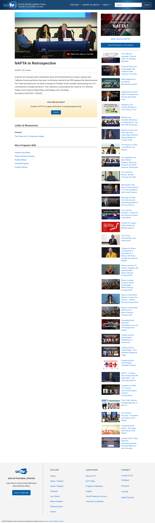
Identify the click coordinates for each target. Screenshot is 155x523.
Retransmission (56, 506)
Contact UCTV (127, 476)
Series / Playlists (56, 486)
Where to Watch (56, 501)
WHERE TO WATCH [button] (91, 5)
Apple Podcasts (127, 497)
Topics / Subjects (57, 481)
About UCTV (91, 476)
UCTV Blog (90, 481)
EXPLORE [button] (74, 5)
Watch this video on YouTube (80, 54)
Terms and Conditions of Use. (54, 521)
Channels (54, 491)
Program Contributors (94, 486)
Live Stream (55, 496)
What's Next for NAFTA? (120, 39)
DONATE (56, 112)
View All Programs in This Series (120, 45)
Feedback (125, 480)
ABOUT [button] (106, 5)
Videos (53, 476)
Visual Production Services (96, 496)
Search (147, 5)
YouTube (124, 492)
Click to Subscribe (21, 493)
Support (89, 491)
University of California (95, 501)
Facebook (125, 486)
